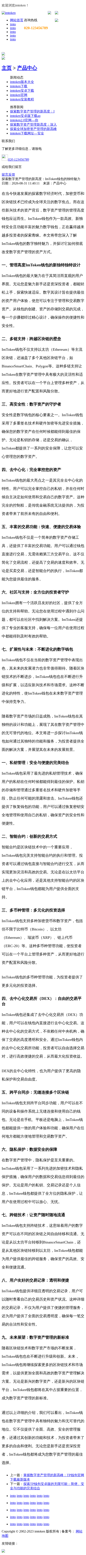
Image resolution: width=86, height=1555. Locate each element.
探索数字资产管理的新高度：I (32, 111)
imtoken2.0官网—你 (24, 120)
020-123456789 (18, 159)
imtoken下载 (18, 86)
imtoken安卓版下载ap (25, 116)
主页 (7, 68)
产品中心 (27, 68)
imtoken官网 (18, 95)
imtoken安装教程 (22, 99)
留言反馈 (8, 174)
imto (13, 24)
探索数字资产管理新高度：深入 (33, 124)
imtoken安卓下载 (22, 90)
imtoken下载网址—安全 (27, 133)
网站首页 (16, 20)
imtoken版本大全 (22, 82)
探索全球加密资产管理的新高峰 (33, 129)
